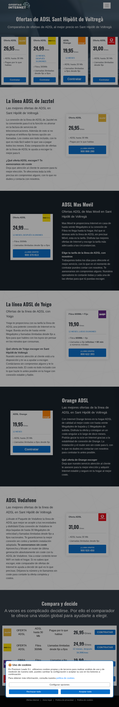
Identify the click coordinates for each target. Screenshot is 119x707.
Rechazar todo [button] (33, 691)
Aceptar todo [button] (85, 691)
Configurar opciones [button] (59, 685)
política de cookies (65, 678)
